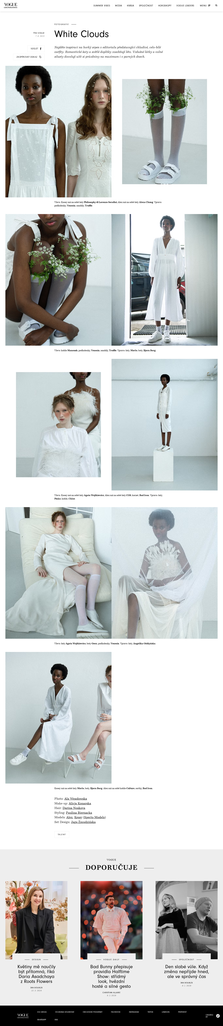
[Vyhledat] (216, 5)
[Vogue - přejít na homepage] (10, 5)
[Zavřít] (219, 1022)
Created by (209, 1016)
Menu (203, 5)
